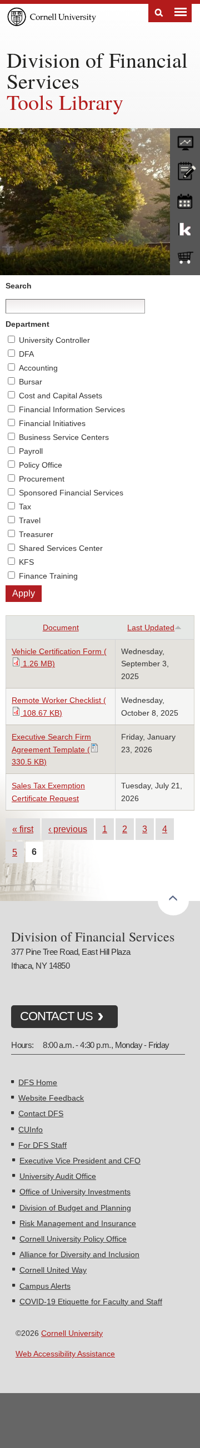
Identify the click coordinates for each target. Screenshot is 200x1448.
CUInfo (30, 1129)
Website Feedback (51, 1097)
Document (61, 627)
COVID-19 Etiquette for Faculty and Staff (90, 1301)
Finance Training (48, 575)
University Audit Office (57, 1176)
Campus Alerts (45, 1286)
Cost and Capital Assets (60, 395)
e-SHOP (185, 258)
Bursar (30, 381)
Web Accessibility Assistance (65, 1353)
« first (22, 829)
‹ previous (67, 829)
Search (158, 13)
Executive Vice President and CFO (80, 1160)
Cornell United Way (53, 1269)
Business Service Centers (64, 437)
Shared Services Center (61, 548)
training (185, 199)
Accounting (38, 367)
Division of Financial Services (97, 70)
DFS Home (37, 1082)
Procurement (41, 478)
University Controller (54, 340)
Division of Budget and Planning (75, 1207)
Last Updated (150, 627)
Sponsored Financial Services (71, 492)
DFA (26, 354)
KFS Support (185, 228)
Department (27, 324)
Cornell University (72, 1333)
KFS (26, 562)
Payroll (31, 451)
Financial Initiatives (52, 423)
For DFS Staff (42, 1145)
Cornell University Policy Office (73, 1238)
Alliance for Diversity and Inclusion (79, 1254)
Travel (30, 520)
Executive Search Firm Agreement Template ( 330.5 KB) (51, 749)
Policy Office (40, 464)
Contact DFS (40, 1113)
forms (185, 140)
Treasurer (36, 534)
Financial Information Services (72, 409)
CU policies (185, 170)
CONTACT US (56, 1016)
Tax (25, 506)
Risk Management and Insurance (77, 1223)
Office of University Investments (75, 1191)
